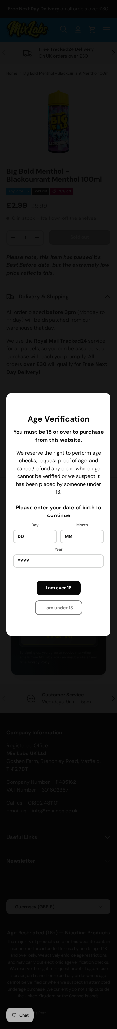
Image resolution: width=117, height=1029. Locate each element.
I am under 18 (58, 608)
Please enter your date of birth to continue (58, 511)
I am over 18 (59, 588)
